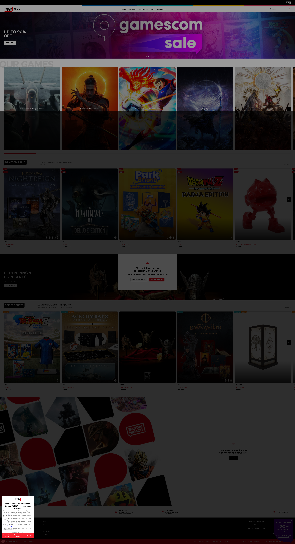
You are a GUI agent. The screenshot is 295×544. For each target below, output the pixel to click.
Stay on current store (139, 280)
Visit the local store (157, 279)
